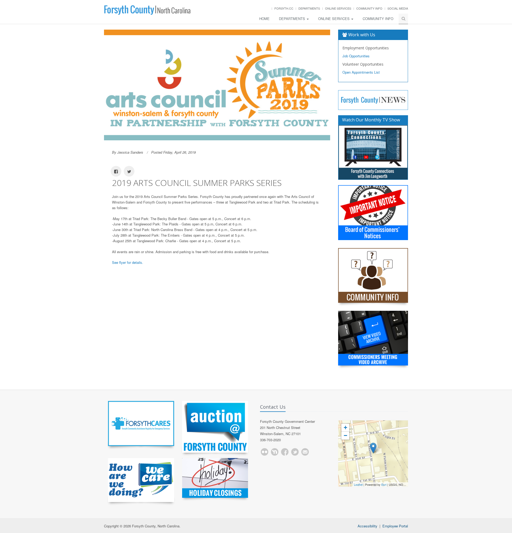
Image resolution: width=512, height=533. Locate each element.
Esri (383, 484)
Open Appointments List (361, 72)
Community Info (369, 8)
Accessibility (367, 525)
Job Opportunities (356, 55)
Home (264, 18)
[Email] (305, 452)
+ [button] (345, 427)
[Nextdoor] (274, 452)
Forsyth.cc (283, 8)
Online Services (338, 8)
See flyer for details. (127, 262)
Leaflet (358, 484)
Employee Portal (395, 525)
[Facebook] (285, 452)
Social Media (397, 8)
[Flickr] (264, 452)
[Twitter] (295, 452)
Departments (309, 8)
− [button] (345, 435)
